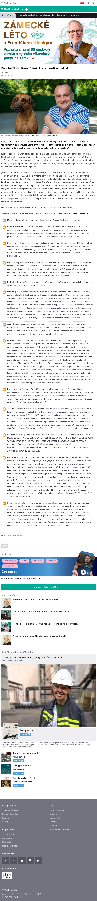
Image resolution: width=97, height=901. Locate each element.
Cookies (5, 894)
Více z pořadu (10, 596)
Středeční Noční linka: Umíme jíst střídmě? (35, 599)
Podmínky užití (31, 894)
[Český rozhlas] (9, 3)
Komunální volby (10, 814)
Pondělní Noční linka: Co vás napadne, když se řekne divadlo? (45, 623)
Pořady (51, 561)
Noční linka (6, 75)
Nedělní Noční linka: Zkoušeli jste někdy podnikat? (39, 636)
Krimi (23, 561)
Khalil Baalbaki (40, 136)
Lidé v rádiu (55, 818)
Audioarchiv (47, 15)
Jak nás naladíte (28, 15)
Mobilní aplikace (9, 846)
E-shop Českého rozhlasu (17, 652)
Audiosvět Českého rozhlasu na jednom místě (20, 578)
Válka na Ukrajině (10, 810)
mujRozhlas (7, 554)
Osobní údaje (17, 894)
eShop (5, 822)
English (43, 894)
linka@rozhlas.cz (80, 213)
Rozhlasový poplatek (59, 829)
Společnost (8, 15)
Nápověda (54, 814)
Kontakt (53, 825)
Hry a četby (9, 561)
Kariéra (53, 822)
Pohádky (37, 561)
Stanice (74, 15)
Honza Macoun (15, 535)
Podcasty (62, 15)
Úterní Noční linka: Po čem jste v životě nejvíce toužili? (42, 611)
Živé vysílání (9, 566)
